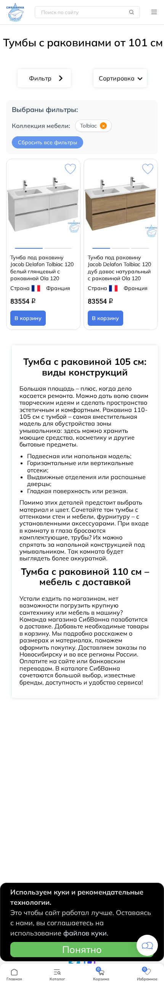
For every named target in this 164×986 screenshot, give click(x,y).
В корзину (28, 318)
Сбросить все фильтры (47, 142)
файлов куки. (85, 933)
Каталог (154, 12)
